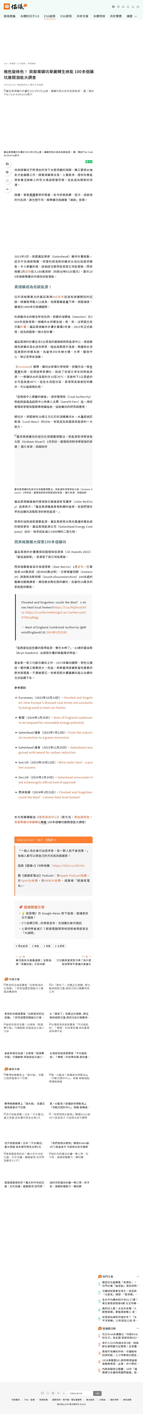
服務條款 (56, 1400)
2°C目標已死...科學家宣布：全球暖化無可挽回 (52, 923)
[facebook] (113, 6)
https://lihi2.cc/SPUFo (69, 865)
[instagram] (118, 6)
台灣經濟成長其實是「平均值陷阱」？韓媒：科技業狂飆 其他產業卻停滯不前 (70, 1055)
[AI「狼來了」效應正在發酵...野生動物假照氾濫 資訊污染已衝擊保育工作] (70, 997)
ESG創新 (50, 16)
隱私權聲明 (76, 1400)
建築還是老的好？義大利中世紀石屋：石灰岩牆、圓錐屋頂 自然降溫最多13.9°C (24, 1184)
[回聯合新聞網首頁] (7, 6)
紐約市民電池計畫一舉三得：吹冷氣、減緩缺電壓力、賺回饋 (70, 1184)
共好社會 (83, 16)
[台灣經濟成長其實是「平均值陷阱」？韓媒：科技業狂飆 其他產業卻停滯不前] (70, 1037)
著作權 (66, 1400)
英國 (48, 946)
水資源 (60, 946)
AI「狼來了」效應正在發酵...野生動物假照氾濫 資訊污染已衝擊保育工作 (70, 1015)
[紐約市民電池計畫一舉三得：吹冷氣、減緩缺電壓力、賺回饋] (70, 1166)
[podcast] (123, 6)
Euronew (23, 367)
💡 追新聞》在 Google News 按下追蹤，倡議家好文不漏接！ (55, 915)
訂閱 (97, 1393)
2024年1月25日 (56, 632)
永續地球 (99, 16)
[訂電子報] (128, 6)
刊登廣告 (15, 1400)
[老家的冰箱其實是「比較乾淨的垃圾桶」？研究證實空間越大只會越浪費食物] (25, 997)
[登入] (133, 6)
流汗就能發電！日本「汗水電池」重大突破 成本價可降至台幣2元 (24, 1145)
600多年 (58, 297)
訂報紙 (102, 1400)
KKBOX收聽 (53, 880)
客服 (33, 1400)
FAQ (26, 1400)
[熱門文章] (138, 1276)
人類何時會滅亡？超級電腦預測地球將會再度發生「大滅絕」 (55, 931)
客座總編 (10, 16)
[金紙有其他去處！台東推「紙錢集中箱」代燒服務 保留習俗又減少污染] (25, 1037)
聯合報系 (90, 1400)
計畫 (23, 327)
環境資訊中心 (48, 817)
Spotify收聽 (29, 880)
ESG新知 (66, 16)
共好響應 (116, 16)
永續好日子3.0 (29, 16)
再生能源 (23, 946)
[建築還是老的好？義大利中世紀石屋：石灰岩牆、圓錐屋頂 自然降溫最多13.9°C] (25, 1166)
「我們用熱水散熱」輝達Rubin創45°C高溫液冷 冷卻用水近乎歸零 (69, 1145)
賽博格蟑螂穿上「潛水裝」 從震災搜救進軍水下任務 (24, 1105)
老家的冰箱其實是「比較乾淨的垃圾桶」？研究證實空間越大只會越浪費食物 (24, 1015)
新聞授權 (43, 1400)
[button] (137, 6)
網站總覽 (127, 1400)
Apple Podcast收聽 (73, 875)
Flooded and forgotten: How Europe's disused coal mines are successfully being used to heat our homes (56, 702)
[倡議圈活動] (138, 1328)
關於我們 (114, 1400)
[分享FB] (7, 163)
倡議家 (13, 63)
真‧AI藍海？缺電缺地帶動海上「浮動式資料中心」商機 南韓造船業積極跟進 (70, 1105)
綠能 (36, 946)
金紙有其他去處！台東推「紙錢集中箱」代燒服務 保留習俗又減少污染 (24, 1055)
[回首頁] (15, 6)
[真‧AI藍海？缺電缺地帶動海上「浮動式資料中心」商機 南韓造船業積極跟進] (70, 1087)
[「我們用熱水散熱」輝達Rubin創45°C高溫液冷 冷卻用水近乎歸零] (70, 1126)
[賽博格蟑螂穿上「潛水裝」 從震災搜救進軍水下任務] (25, 1087)
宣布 (28, 271)
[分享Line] (7, 172)
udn (6, 63)
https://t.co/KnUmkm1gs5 (44, 612)
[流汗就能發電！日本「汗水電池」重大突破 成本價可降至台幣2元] (25, 1126)
